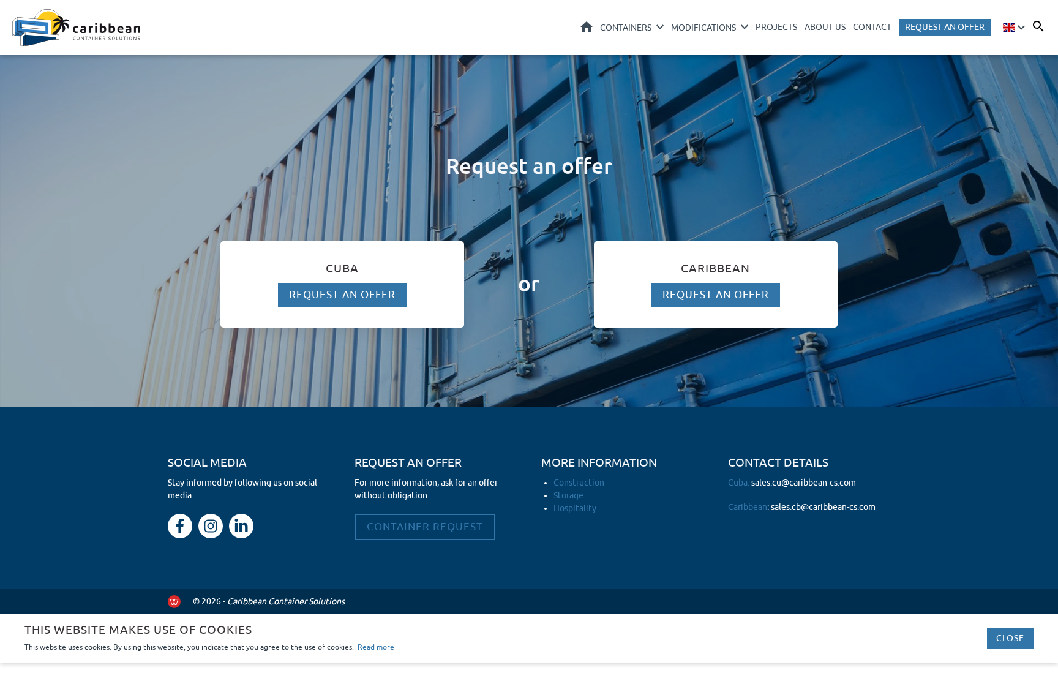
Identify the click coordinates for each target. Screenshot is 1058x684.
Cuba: (792, 483)
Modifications (703, 28)
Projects (776, 27)
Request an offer (945, 27)
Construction (578, 483)
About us (825, 27)
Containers (625, 28)
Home (586, 26)
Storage (568, 495)
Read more (376, 647)
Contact (872, 27)
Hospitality (574, 508)
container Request (425, 527)
